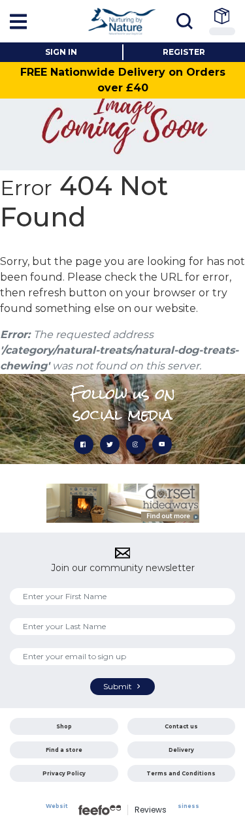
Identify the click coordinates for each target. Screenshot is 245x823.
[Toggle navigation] (187, 21)
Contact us (181, 726)
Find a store (64, 750)
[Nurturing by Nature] (123, 21)
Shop (64, 726)
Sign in (61, 52)
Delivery (181, 750)
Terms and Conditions (181, 773)
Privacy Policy (64, 773)
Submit (118, 686)
